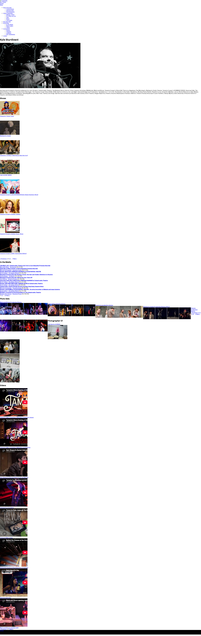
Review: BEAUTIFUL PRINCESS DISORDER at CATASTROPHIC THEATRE (20, 271)
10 (5, 295)
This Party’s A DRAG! (54, 324)
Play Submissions (10, 34)
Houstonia (13, 267)
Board (7, 19)
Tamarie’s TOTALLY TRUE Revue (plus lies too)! (14, 155)
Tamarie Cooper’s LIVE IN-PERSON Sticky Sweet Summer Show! (19, 194)
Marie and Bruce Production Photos (11, 302)
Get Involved (6, 28)
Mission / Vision (10, 14)
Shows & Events (7, 7)
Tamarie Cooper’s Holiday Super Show (11, 234)
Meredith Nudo (4, 267)
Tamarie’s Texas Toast (7, 116)
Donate (8, 30)
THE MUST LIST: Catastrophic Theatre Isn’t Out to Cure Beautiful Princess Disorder (25, 265)
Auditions (8, 33)
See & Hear (6, 23)
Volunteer (8, 31)
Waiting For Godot (5, 136)
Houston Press (17, 270)
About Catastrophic (8, 13)
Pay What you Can (11, 16)
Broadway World (14, 273)
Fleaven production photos (194, 309)
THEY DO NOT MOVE (6, 175)
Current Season (10, 9)
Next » (15, 258)
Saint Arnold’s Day (5, 597)
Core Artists (9, 20)
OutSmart (12, 276)
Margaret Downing (5, 270)
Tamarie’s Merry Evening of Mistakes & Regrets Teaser (17, 417)
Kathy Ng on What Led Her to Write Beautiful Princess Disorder (19, 268)
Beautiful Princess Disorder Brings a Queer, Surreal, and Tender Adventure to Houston (26, 274)
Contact (5, 35)
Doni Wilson (3, 279)
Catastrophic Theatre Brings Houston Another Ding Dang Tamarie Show (21, 286)
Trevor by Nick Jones (6, 537)
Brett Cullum (4, 273)
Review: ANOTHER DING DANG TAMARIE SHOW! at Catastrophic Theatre (21, 283)
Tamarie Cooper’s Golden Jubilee (10, 214)
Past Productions (10, 11)
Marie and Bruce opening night (9, 627)
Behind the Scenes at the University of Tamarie (14, 567)
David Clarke (4, 276)
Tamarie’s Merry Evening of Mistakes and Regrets (15, 447)
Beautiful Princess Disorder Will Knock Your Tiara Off (16, 277)
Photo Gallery (9, 26)
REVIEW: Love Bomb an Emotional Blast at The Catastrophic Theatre (20, 292)
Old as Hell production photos (56, 303)
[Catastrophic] (3, 0)
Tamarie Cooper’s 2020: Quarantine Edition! (13, 253)
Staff (7, 17)
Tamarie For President (7, 507)
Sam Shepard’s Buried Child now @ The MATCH (14, 477)
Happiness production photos (104, 305)
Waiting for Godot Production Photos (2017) (156, 306)
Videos (8, 27)
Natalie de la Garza (5, 294)
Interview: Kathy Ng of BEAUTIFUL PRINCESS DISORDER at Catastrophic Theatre (24, 280)
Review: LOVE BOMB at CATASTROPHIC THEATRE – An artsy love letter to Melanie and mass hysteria (30, 289)
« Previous (3, 258)
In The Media (9, 24)
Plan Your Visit (7, 21)
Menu (1, 5)
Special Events (10, 10)
